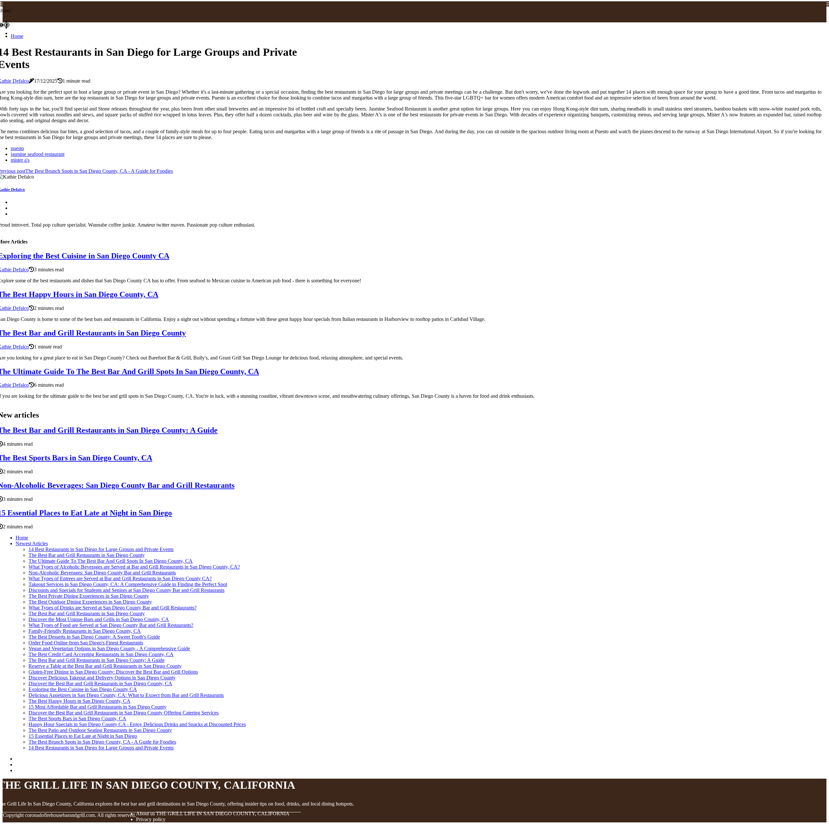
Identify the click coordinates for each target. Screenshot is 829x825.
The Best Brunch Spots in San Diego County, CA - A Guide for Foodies (102, 742)
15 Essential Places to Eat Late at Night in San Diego (82, 736)
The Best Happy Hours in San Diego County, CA (79, 701)
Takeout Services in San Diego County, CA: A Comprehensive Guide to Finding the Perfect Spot (127, 584)
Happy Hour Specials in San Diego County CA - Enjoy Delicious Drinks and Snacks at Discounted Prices (137, 724)
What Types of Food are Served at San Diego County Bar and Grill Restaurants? (110, 625)
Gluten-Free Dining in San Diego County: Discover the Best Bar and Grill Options (113, 672)
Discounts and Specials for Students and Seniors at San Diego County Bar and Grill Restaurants (126, 590)
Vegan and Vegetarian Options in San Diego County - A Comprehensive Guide (109, 648)
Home (17, 36)
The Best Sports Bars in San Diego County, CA (77, 718)
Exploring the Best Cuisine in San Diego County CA (82, 689)
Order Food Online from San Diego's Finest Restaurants (85, 642)
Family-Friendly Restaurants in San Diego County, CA (84, 631)
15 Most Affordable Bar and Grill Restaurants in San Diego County (97, 707)
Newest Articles (32, 543)
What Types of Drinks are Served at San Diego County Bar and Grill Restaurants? (112, 607)
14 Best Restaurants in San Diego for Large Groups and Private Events (101, 549)
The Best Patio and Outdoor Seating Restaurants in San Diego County (100, 730)
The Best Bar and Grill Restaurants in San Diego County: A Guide (96, 660)
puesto (17, 148)
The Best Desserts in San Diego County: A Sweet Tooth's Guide (94, 637)
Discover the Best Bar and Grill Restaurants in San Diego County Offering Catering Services (123, 712)
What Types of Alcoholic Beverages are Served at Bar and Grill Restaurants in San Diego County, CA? (134, 567)
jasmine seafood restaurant (37, 154)
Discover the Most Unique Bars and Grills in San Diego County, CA (98, 619)
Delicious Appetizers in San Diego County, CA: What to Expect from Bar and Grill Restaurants (126, 695)
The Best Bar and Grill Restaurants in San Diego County (86, 555)
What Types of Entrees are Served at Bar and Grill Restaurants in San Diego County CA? (120, 578)
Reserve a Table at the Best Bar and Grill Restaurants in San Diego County (105, 666)
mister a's (20, 160)
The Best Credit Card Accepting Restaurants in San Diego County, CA (101, 654)
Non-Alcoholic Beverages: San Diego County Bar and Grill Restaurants (102, 572)
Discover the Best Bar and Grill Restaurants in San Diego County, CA (100, 683)
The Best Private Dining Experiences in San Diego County (88, 596)
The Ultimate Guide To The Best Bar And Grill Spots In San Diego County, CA (110, 561)
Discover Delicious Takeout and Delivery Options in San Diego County (102, 677)
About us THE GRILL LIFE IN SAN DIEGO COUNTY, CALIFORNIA (213, 813)
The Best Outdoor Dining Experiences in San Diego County (90, 602)
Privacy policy (150, 819)
